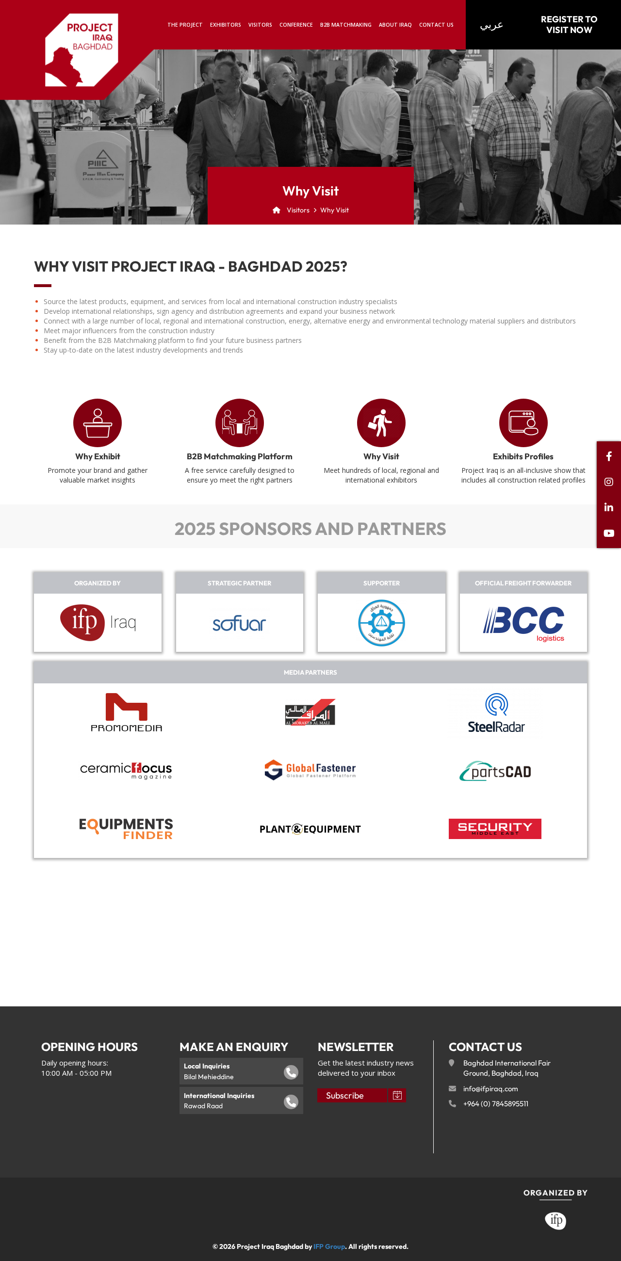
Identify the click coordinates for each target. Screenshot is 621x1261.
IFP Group (329, 1246)
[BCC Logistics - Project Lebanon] (523, 623)
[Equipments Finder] (126, 829)
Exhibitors (225, 24)
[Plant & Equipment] (310, 829)
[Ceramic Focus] (126, 770)
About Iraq (395, 24)
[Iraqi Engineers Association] (382, 622)
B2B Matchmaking (346, 24)
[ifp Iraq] (97, 622)
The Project (185, 24)
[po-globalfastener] (310, 770)
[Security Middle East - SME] (495, 829)
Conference (296, 24)
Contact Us (436, 24)
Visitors (260, 24)
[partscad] (495, 770)
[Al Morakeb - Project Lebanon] (310, 712)
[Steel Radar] (495, 712)
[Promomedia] (126, 712)
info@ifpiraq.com (490, 1088)
